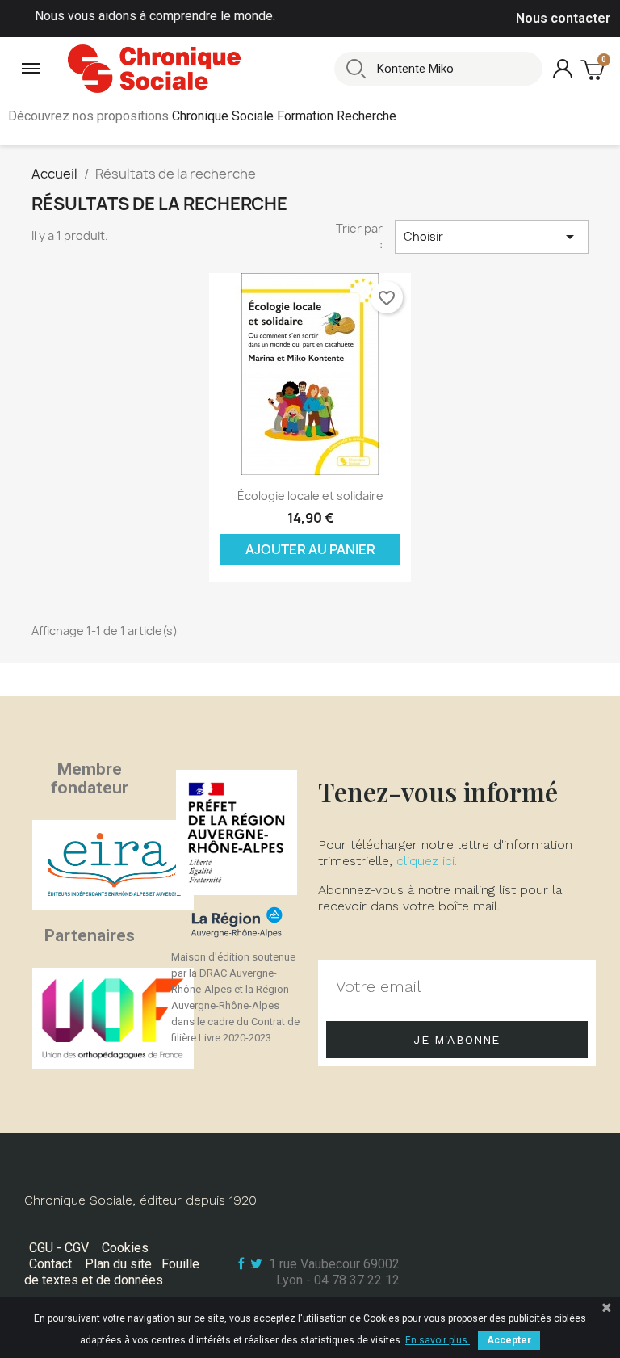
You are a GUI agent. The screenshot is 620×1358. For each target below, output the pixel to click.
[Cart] (594, 69)
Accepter (509, 1340)
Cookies (125, 1247)
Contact (50, 1264)
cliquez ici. (426, 860)
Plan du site (118, 1264)
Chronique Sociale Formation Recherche (284, 116)
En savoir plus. (437, 1340)
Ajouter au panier (310, 549)
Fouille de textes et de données (111, 1272)
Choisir (492, 236)
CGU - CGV (59, 1247)
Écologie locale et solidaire (310, 495)
